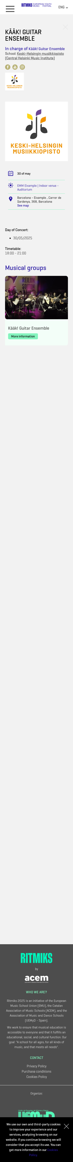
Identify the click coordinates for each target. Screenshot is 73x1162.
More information (23, 336)
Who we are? (36, 992)
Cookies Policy (36, 1077)
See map (23, 205)
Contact (36, 1058)
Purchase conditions (36, 1071)
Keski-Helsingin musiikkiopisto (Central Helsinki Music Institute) (34, 55)
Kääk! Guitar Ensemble (47, 48)
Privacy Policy (36, 1066)
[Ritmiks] (36, 6)
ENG (61, 7)
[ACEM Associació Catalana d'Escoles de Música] (36, 978)
